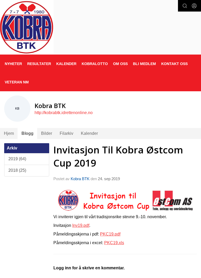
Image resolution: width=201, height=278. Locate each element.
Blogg (27, 133)
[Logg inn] (194, 5)
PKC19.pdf (110, 234)
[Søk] (184, 5)
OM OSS (120, 64)
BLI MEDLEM (144, 64)
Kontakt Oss (174, 64)
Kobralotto (95, 64)
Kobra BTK (80, 179)
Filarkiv (66, 133)
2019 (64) (17, 159)
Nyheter (13, 64)
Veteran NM (17, 82)
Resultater (39, 64)
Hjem (9, 133)
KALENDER (66, 64)
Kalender (89, 133)
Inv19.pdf (80, 225)
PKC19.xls (114, 242)
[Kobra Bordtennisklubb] (27, 27)
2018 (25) (17, 170)
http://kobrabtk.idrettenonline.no (64, 112)
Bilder (46, 133)
